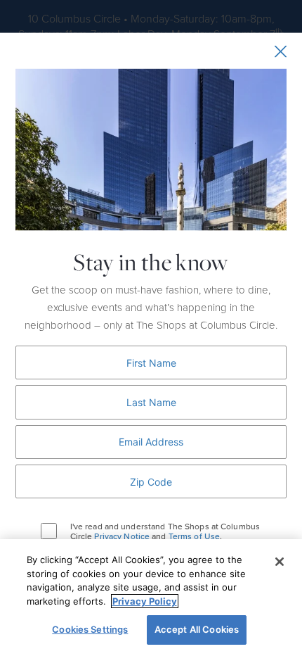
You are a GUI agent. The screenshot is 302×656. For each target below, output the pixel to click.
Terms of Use (194, 536)
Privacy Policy (144, 601)
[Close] (279, 561)
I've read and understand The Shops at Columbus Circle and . (165, 531)
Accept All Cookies (197, 629)
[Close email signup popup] (280, 51)
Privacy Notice (122, 536)
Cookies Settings (90, 629)
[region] (151, 597)
